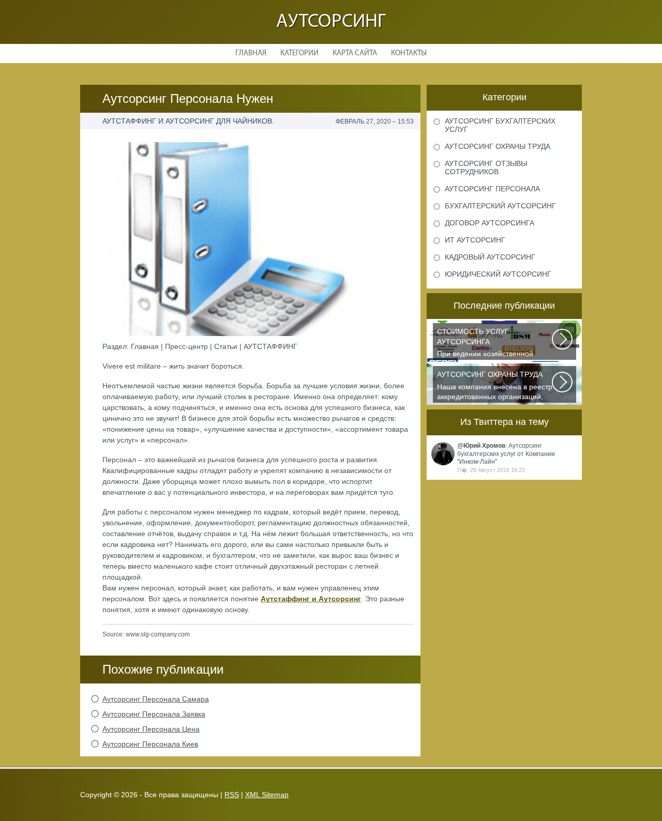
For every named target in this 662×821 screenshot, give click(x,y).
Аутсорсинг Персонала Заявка (153, 714)
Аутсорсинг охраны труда (497, 146)
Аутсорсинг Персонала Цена (151, 729)
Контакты (409, 53)
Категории (299, 53)
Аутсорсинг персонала (492, 189)
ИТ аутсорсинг (475, 240)
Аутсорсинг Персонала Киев (150, 744)
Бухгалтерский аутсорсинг (500, 206)
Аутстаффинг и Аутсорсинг (311, 599)
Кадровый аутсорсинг (490, 257)
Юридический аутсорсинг (498, 274)
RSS (231, 794)
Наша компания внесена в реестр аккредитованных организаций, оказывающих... (494, 386)
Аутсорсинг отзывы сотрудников (486, 167)
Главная (250, 53)
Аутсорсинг (331, 22)
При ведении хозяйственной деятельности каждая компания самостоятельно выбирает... (491, 343)
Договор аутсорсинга (489, 223)
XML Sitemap (267, 794)
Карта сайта (355, 53)
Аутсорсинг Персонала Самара (155, 699)
